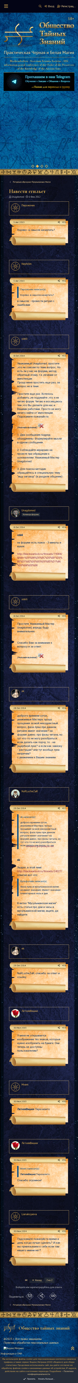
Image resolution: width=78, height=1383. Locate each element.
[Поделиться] (59, 222)
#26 (64, 708)
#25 (64, 616)
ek (23, 691)
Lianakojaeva (29, 1214)
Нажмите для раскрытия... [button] (40, 846)
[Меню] (6, 6)
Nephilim (27, 264)
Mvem (25, 1084)
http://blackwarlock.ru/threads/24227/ (39, 871)
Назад (38, 1280)
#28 (64, 965)
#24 (64, 527)
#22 (64, 280)
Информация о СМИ (11, 1353)
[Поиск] (40, 6)
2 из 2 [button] (49, 1280)
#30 (64, 1101)
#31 (64, 1160)
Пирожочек (28, 205)
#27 (64, 808)
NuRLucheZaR (30, 791)
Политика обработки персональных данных (31, 1342)
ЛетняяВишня (30, 1011)
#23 (64, 355)
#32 (64, 1231)
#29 (64, 1027)
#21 (64, 222)
